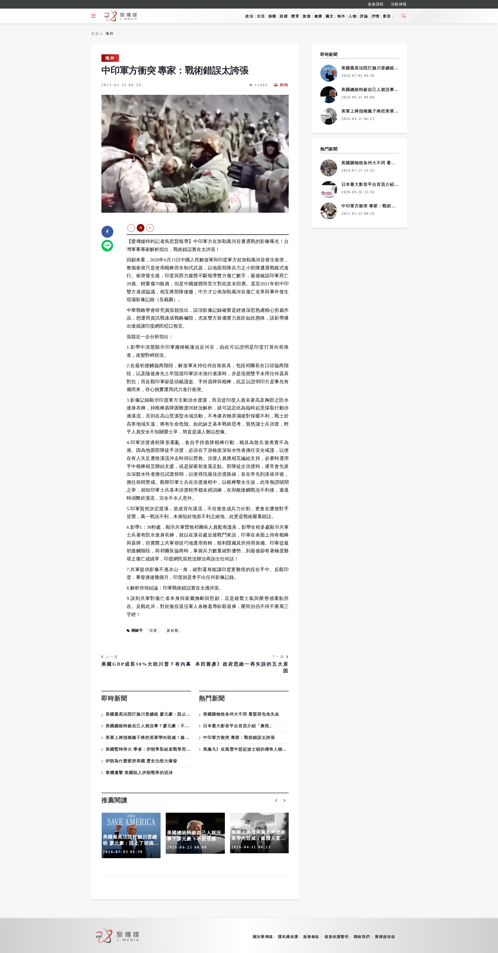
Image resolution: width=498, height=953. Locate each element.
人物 (353, 16)
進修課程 (376, 4)
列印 (284, 85)
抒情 (376, 16)
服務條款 (311, 937)
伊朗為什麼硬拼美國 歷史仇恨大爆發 (141, 761)
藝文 (330, 16)
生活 (261, 16)
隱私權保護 (288, 937)
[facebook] (107, 232)
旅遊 (307, 16)
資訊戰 (173, 630)
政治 (249, 16)
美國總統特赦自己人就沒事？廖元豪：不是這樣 (152, 726)
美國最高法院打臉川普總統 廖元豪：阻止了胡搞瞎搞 (157, 714)
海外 (341, 16)
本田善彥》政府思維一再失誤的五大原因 (242, 667)
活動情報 (399, 4)
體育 (295, 16)
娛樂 (272, 16)
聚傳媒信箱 (385, 937)
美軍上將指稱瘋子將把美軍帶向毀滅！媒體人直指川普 (158, 737)
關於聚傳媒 (263, 937)
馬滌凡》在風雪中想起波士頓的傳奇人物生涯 (247, 749)
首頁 (95, 34)
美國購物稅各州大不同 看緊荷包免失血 (241, 714)
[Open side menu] (93, 15)
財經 (284, 16)
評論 (364, 16)
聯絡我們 (362, 937)
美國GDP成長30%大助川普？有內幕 (146, 664)
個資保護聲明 (336, 937)
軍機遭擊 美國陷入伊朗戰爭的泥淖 (139, 772)
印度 (153, 630)
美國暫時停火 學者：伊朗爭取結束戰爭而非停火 (152, 749)
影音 (387, 16)
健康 (318, 16)
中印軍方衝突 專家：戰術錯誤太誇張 (239, 737)
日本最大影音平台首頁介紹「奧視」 (238, 726)
